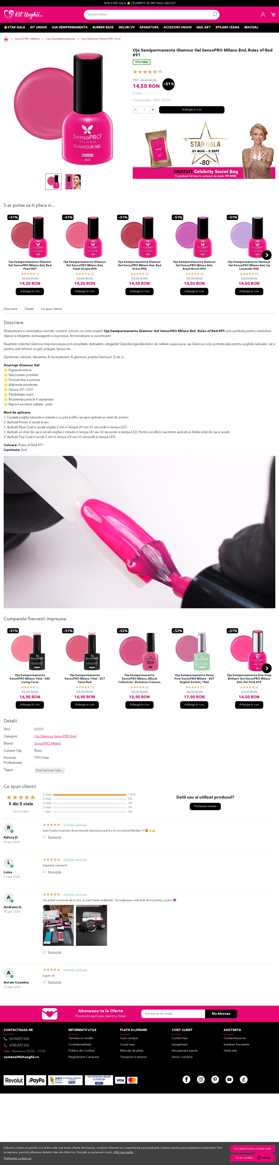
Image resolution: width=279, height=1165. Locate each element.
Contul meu (180, 1038)
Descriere (10, 309)
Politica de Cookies (81, 1050)
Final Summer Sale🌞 (50, 770)
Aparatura (149, 27)
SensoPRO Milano (27, 39)
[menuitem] (53, 182)
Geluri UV (126, 27)
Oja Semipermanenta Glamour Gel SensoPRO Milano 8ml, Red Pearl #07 (29, 265)
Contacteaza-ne (235, 1038)
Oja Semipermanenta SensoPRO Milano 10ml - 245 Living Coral (30, 679)
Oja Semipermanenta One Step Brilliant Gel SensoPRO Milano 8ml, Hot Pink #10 (249, 679)
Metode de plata (131, 1050)
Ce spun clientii (51, 309)
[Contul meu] (263, 15)
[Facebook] (186, 1079)
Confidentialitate (79, 1044)
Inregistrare (179, 1044)
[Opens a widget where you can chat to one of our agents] (263, 1158)
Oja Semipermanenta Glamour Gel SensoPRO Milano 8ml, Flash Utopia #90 (84, 265)
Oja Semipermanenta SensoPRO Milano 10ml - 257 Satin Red (85, 679)
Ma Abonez (221, 1013)
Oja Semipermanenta (70, 27)
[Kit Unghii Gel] (23, 15)
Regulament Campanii (83, 1057)
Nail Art (203, 27)
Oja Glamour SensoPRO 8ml (100, 39)
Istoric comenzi (182, 1057)
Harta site (230, 1050)
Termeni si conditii (80, 1038)
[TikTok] (244, 1079)
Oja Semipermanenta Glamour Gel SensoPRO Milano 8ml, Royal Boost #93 (194, 265)
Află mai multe (123, 1152)
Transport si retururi (133, 1057)
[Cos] (272, 15)
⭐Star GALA (14, 27)
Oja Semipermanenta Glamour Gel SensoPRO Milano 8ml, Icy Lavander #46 (249, 265)
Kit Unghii (38, 27)
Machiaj (251, 27)
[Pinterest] (215, 1079)
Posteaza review (205, 806)
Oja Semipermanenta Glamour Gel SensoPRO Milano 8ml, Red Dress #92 (139, 265)
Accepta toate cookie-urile (252, 1148)
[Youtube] (229, 1079)
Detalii (29, 309)
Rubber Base (103, 27)
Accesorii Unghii (178, 27)
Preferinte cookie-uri (17, 1158)
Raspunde (54, 837)
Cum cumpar (129, 1038)
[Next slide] (267, 255)
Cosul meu (127, 1044)
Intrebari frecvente (236, 1044)
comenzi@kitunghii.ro (21, 1057)
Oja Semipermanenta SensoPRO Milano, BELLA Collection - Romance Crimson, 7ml (139, 679)
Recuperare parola (185, 1050)
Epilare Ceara (227, 27)
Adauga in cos (192, 109)
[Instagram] (201, 1079)
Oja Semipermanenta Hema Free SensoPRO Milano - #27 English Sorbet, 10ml (194, 679)
